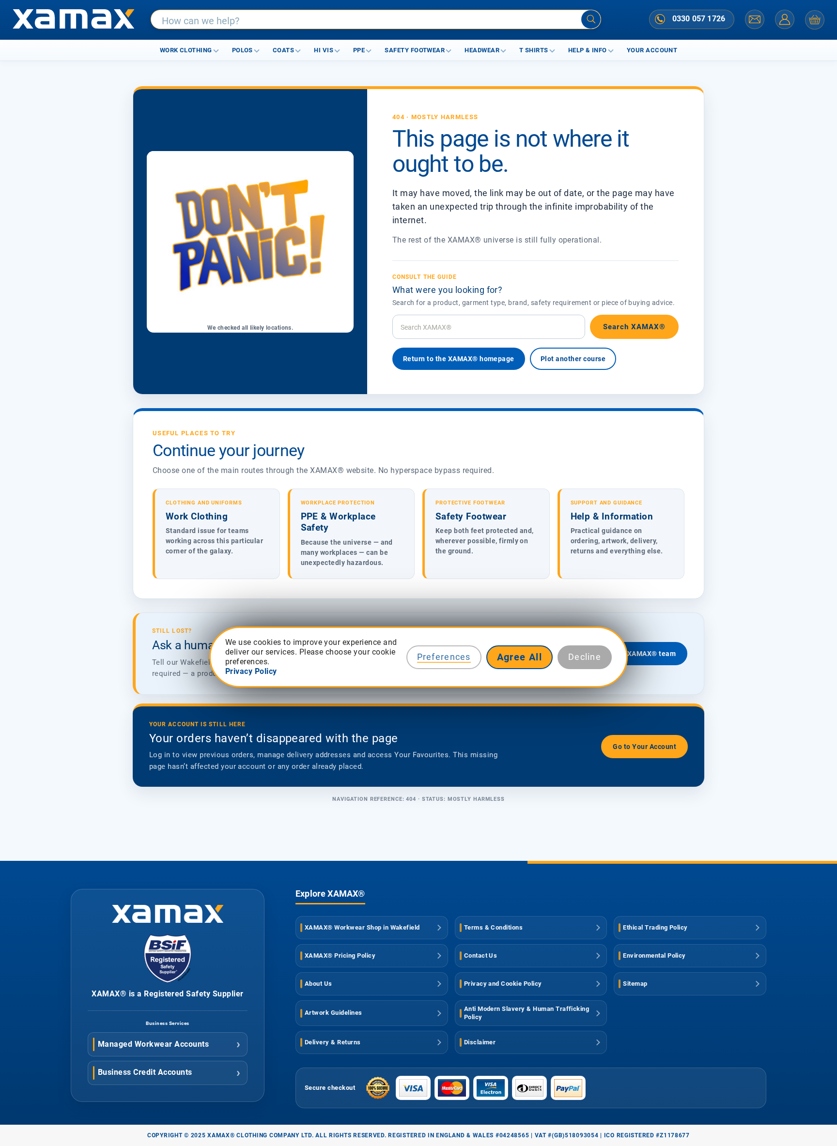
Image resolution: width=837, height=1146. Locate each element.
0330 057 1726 (698, 18)
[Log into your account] (784, 19)
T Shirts (533, 50)
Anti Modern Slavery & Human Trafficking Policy (526, 1013)
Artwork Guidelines (333, 1012)
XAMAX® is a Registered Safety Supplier (167, 993)
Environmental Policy (654, 955)
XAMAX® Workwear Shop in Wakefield (362, 927)
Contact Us (480, 955)
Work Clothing (186, 50)
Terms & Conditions (493, 927)
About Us (318, 983)
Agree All (519, 657)
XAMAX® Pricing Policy (340, 955)
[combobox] (376, 20)
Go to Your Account (644, 746)
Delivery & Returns (333, 1042)
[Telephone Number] (660, 19)
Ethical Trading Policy (655, 927)
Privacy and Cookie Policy (503, 983)
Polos (242, 50)
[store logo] (73, 20)
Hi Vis (323, 50)
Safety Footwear (415, 50)
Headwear (482, 50)
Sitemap (635, 983)
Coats (283, 50)
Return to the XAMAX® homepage (458, 359)
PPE (359, 50)
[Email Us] (754, 19)
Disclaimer (480, 1042)
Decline (584, 657)
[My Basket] (814, 20)
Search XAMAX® (634, 326)
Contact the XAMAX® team (631, 653)
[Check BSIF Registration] (167, 980)
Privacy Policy (251, 671)
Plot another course (573, 359)
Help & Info (587, 50)
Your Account (652, 50)
